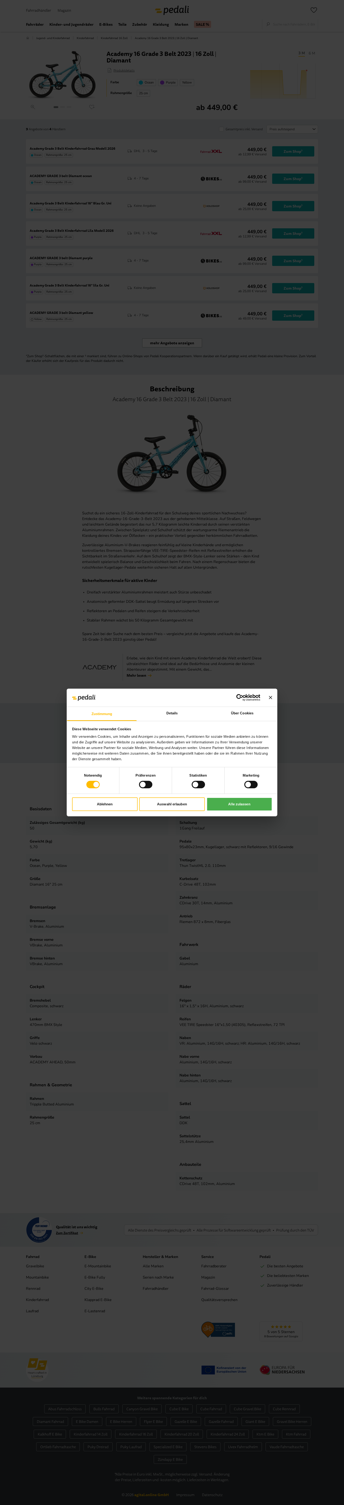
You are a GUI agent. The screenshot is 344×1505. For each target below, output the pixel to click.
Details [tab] (172, 713)
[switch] (145, 784)
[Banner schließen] (270, 697)
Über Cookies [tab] (242, 713)
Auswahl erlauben (172, 804)
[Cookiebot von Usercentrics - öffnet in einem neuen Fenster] (239, 697)
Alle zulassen (239, 804)
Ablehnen (105, 804)
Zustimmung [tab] (101, 714)
